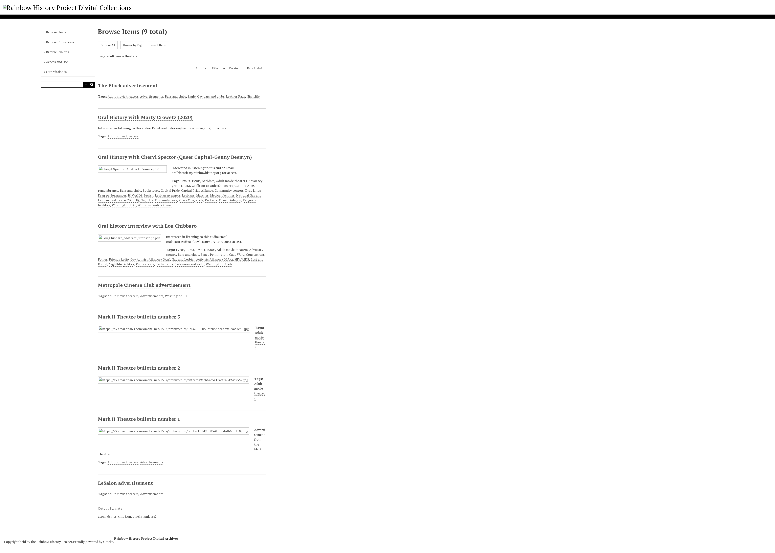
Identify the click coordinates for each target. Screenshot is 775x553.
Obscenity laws (166, 200)
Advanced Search (86, 85)
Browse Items (56, 32)
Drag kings (253, 190)
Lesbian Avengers (167, 195)
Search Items (158, 45)
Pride (199, 200)
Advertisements (151, 96)
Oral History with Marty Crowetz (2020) (145, 117)
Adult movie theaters (123, 96)
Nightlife (253, 96)
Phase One (186, 200)
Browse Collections (60, 42)
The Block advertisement (128, 85)
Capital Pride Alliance (197, 190)
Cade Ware (236, 254)
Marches (202, 195)
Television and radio (189, 264)
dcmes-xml (115, 516)
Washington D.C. (124, 205)
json (128, 516)
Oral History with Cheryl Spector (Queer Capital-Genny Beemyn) (175, 157)
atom (102, 516)
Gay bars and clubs (210, 96)
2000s (210, 249)
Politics (128, 264)
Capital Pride (170, 190)
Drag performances (112, 195)
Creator (234, 68)
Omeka (108, 541)
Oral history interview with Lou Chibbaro (147, 226)
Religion (235, 200)
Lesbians (188, 195)
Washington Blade (219, 264)
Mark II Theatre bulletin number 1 (139, 419)
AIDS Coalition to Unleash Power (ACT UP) (214, 185)
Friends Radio (119, 259)
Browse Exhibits (57, 52)
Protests (211, 200)
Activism (208, 181)
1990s (196, 181)
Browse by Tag (132, 45)
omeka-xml (141, 516)
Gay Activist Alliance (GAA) (150, 259)
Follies (102, 259)
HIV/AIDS (135, 195)
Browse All (108, 45)
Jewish (148, 195)
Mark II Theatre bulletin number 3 (139, 316)
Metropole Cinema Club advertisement (144, 285)
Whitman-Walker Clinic (155, 205)
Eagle (192, 96)
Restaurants (164, 264)
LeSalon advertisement (125, 483)
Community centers (229, 190)
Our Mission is (56, 71)
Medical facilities (222, 195)
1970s (180, 249)
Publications (145, 264)
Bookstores (151, 190)
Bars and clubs (175, 96)
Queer (223, 200)
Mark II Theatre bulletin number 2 (139, 368)
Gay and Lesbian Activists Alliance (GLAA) (202, 259)
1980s (185, 181)
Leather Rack (235, 96)
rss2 (154, 516)
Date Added (254, 68)
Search (92, 85)
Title (215, 68)
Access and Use (57, 62)
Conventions (255, 254)
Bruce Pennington (214, 254)
